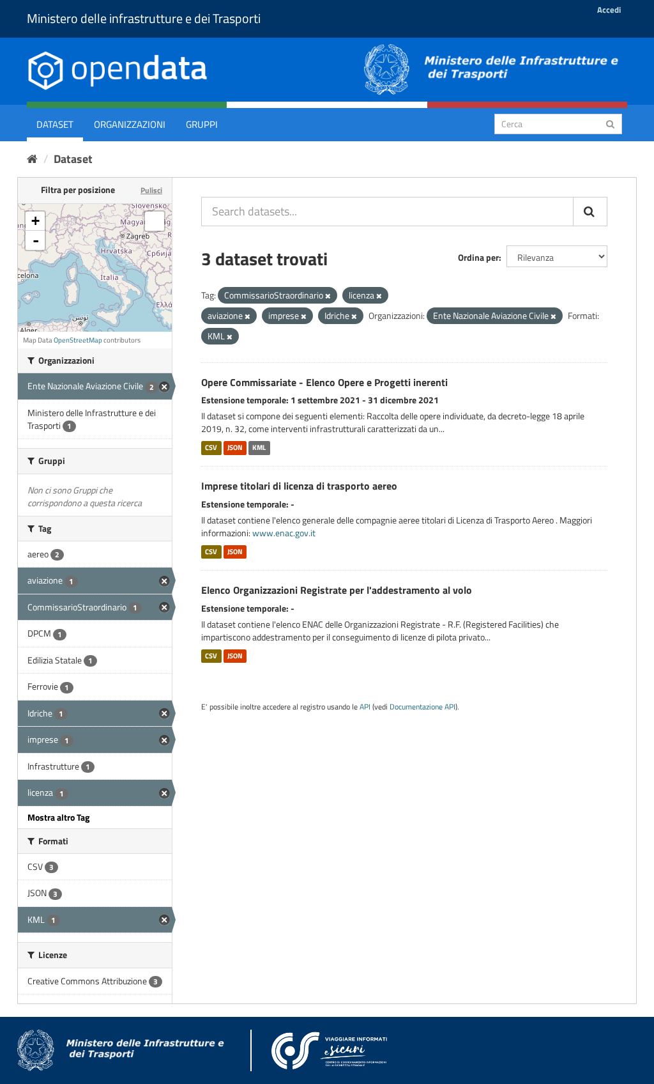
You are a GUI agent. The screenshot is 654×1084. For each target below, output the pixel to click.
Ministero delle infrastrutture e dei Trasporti (144, 18)
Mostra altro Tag (58, 817)
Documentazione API (422, 707)
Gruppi (202, 124)
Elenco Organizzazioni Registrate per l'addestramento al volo (336, 590)
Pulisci (151, 190)
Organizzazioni (129, 124)
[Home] (32, 158)
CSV (211, 447)
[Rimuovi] (328, 296)
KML (259, 447)
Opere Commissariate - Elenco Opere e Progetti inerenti (324, 382)
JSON (235, 447)
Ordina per (478, 257)
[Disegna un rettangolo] (154, 221)
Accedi (609, 9)
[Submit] (610, 123)
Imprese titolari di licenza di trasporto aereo (299, 485)
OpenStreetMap (78, 340)
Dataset (54, 124)
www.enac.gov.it (284, 532)
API (365, 707)
